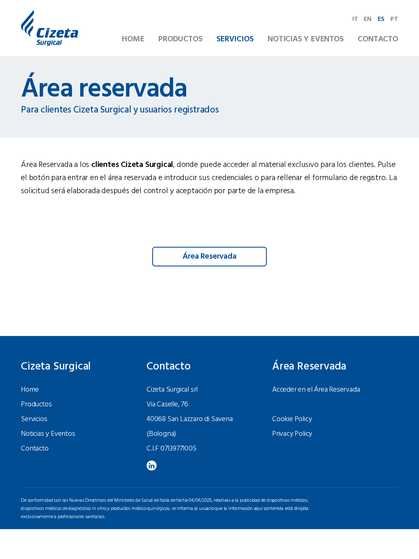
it (355, 19)
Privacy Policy (292, 434)
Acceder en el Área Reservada (316, 390)
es (381, 19)
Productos (180, 39)
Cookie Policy (292, 419)
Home (133, 39)
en (368, 19)
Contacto (378, 39)
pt (394, 19)
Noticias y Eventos (305, 39)
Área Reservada (209, 256)
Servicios (234, 39)
